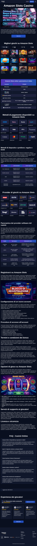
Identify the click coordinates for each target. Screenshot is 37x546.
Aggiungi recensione (30, 501)
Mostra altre (18, 521)
